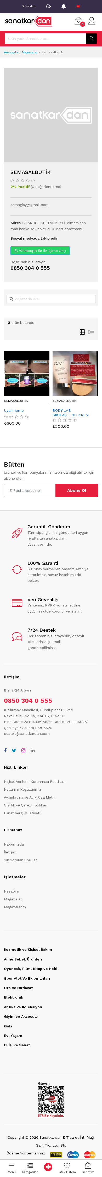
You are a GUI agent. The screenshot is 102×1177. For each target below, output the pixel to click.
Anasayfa (11, 52)
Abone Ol (76, 490)
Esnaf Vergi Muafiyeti (22, 813)
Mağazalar (30, 52)
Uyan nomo (14, 410)
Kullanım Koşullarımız (22, 789)
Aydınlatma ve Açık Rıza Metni (29, 797)
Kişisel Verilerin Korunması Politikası (34, 781)
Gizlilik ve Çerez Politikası (26, 805)
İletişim (10, 852)
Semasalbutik (16, 401)
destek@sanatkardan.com (27, 733)
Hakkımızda (14, 844)
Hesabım (11, 891)
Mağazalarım (15, 907)
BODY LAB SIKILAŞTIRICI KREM (71, 412)
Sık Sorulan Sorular (20, 860)
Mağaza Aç (13, 899)
